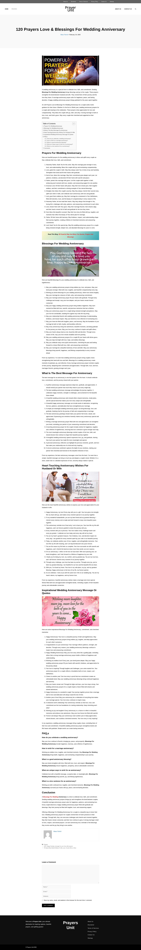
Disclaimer (73, 1)
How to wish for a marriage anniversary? (57, 140)
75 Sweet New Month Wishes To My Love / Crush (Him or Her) (60, 848)
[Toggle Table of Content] (73, 123)
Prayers (14, 9)
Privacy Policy (94, 1)
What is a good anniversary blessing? (56, 142)
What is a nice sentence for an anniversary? (58, 146)
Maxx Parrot (64, 34)
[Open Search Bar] (135, 9)
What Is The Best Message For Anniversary (55, 130)
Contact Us (104, 1)
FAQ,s (45, 136)
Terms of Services (83, 1)
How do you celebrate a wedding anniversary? (59, 138)
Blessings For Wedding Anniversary (53, 128)
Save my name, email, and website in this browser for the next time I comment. (68, 900)
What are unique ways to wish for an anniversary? (60, 144)
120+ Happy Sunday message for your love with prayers (58, 846)
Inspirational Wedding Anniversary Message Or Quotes (58, 134)
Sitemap (112, 1)
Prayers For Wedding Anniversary (53, 126)
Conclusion (47, 148)
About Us (65, 1)
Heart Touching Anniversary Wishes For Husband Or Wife (59, 132)
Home (6, 9)
